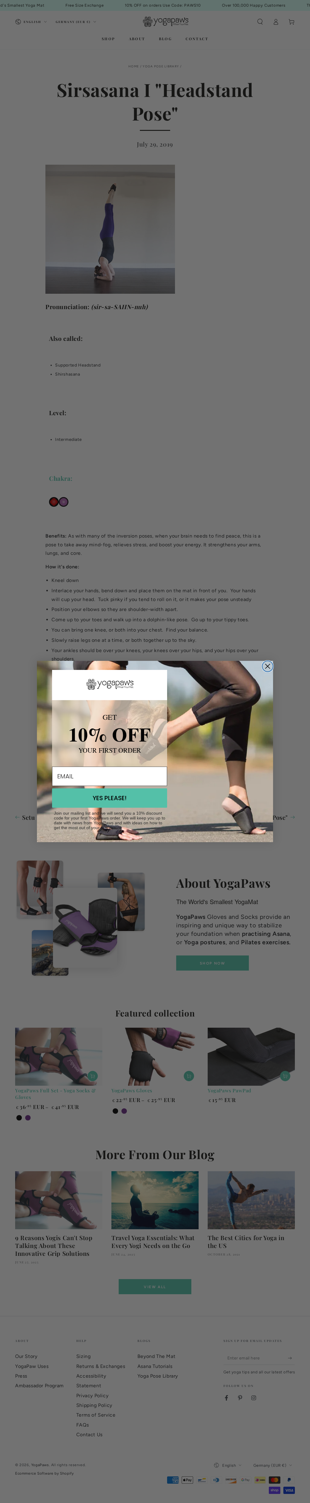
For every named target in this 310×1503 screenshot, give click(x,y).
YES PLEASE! (110, 798)
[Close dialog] (267, 666)
